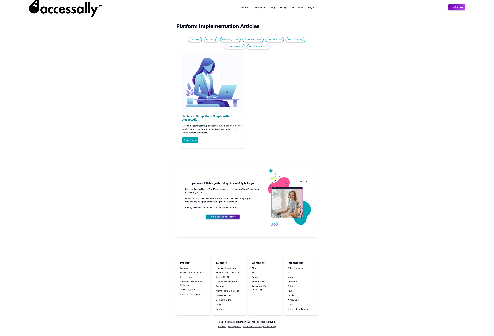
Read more (189, 140)
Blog (272, 7)
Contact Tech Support (226, 281)
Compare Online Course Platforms (191, 283)
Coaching (195, 39)
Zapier (291, 304)
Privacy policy (234, 326)
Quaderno (292, 295)
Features (244, 7)
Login (311, 7)
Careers (255, 277)
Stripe (290, 286)
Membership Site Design (227, 290)
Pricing (283, 7)
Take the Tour (456, 7)
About (255, 268)
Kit (289, 272)
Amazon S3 (293, 300)
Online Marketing (235, 46)
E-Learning (211, 39)
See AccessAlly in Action (227, 272)
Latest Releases (223, 295)
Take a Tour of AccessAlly (222, 216)
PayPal (291, 290)
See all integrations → (298, 309)
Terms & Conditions (252, 326)
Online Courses (275, 39)
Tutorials (220, 286)
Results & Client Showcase (192, 272)
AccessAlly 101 (223, 277)
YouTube (220, 309)
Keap (290, 277)
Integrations (259, 7)
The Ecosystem (187, 289)
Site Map (222, 326)
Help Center (297, 7)
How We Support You (226, 268)
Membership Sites (253, 39)
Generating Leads (230, 39)
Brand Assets (258, 281)
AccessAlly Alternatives (191, 294)
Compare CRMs (223, 300)
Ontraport (292, 281)
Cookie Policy (269, 326)
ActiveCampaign (295, 268)
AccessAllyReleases (258, 46)
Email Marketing (295, 39)
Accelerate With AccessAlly (259, 288)
